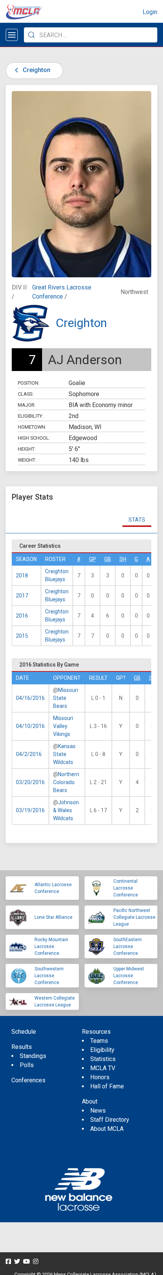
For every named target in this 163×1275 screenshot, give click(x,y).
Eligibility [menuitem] (102, 1049)
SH (122, 559)
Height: (27, 449)
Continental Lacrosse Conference (125, 888)
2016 (22, 616)
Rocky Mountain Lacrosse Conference (51, 946)
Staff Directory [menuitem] (109, 1119)
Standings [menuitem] (33, 1056)
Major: (27, 405)
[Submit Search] (31, 34)
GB (107, 559)
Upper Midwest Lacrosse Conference (128, 975)
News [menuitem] (98, 1110)
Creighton (35, 70)
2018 (22, 575)
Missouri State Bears (65, 698)
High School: (34, 438)
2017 (22, 596)
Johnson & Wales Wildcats (66, 810)
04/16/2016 (30, 698)
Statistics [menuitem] (103, 1059)
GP (92, 559)
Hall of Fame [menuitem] (107, 1086)
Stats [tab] (137, 520)
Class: (25, 394)
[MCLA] (25, 12)
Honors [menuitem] (100, 1077)
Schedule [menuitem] (23, 1031)
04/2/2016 (29, 754)
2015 (22, 636)
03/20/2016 (30, 782)
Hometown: (32, 427)
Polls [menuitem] (27, 1065)
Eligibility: (30, 416)
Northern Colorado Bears (66, 782)
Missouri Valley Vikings (63, 726)
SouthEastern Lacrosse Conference (127, 946)
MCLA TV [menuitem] (102, 1068)
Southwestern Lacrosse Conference (49, 975)
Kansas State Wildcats (64, 754)
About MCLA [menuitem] (107, 1128)
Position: (28, 383)
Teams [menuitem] (99, 1040)
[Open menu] (12, 35)
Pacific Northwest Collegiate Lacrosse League (134, 917)
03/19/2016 (30, 810)
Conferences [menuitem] (28, 1080)
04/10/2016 (30, 726)
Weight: (27, 460)
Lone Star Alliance (53, 917)
